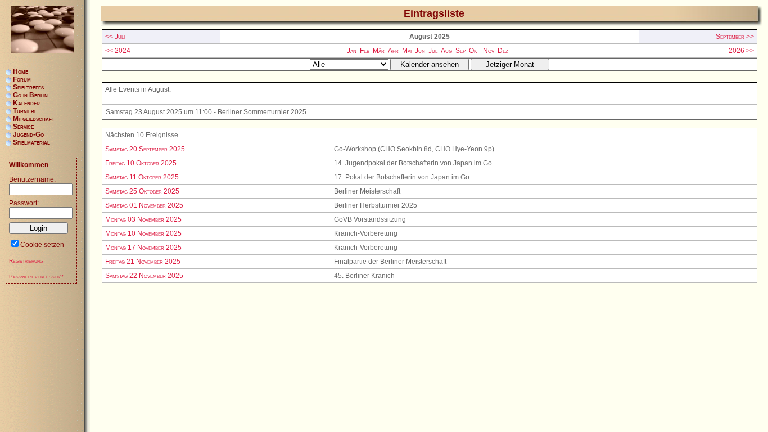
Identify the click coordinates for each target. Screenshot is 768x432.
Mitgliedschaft (34, 119)
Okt (474, 51)
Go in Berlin (30, 95)
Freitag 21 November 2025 (142, 262)
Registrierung (26, 261)
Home (20, 71)
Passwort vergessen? (36, 276)
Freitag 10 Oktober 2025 (141, 163)
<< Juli (115, 36)
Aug (446, 51)
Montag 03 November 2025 (143, 219)
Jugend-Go (28, 134)
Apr (393, 51)
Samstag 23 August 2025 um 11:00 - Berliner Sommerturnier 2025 (206, 112)
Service (23, 126)
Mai (407, 51)
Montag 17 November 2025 (143, 247)
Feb (364, 51)
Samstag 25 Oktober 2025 (142, 191)
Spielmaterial (31, 142)
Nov (488, 51)
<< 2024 (117, 51)
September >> (735, 36)
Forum (22, 79)
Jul (432, 51)
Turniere (25, 111)
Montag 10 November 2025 (143, 233)
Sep (460, 51)
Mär (379, 51)
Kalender (26, 103)
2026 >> (741, 51)
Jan (351, 51)
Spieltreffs (28, 87)
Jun (420, 51)
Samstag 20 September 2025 (145, 149)
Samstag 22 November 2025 (144, 276)
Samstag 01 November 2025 (144, 205)
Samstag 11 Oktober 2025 (142, 177)
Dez (503, 51)
